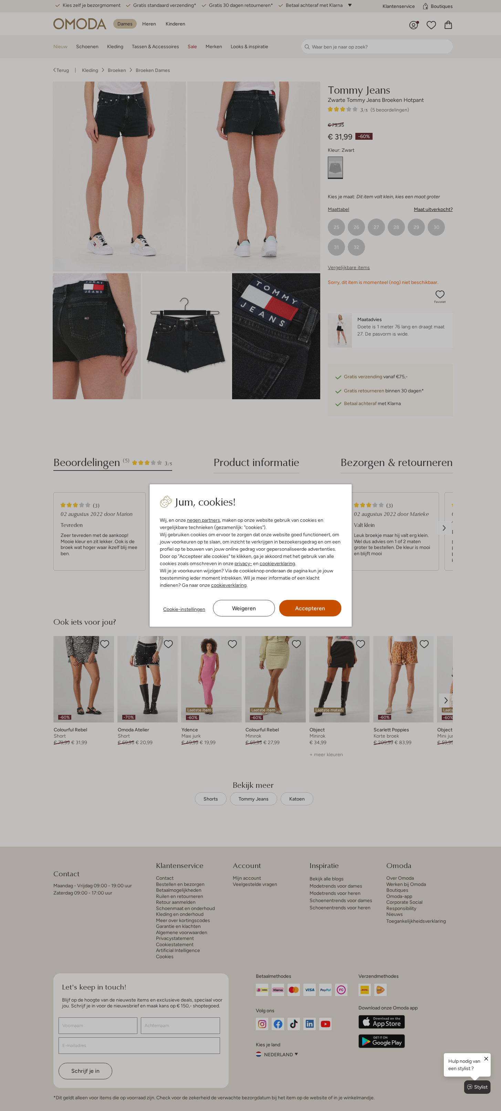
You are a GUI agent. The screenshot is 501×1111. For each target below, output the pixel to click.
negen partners (203, 520)
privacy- (243, 563)
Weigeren (244, 608)
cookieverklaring (277, 563)
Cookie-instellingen (184, 609)
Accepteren (310, 608)
